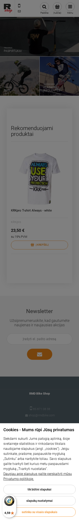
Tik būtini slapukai (39, 489)
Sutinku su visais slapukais (39, 512)
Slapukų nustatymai (39, 500)
